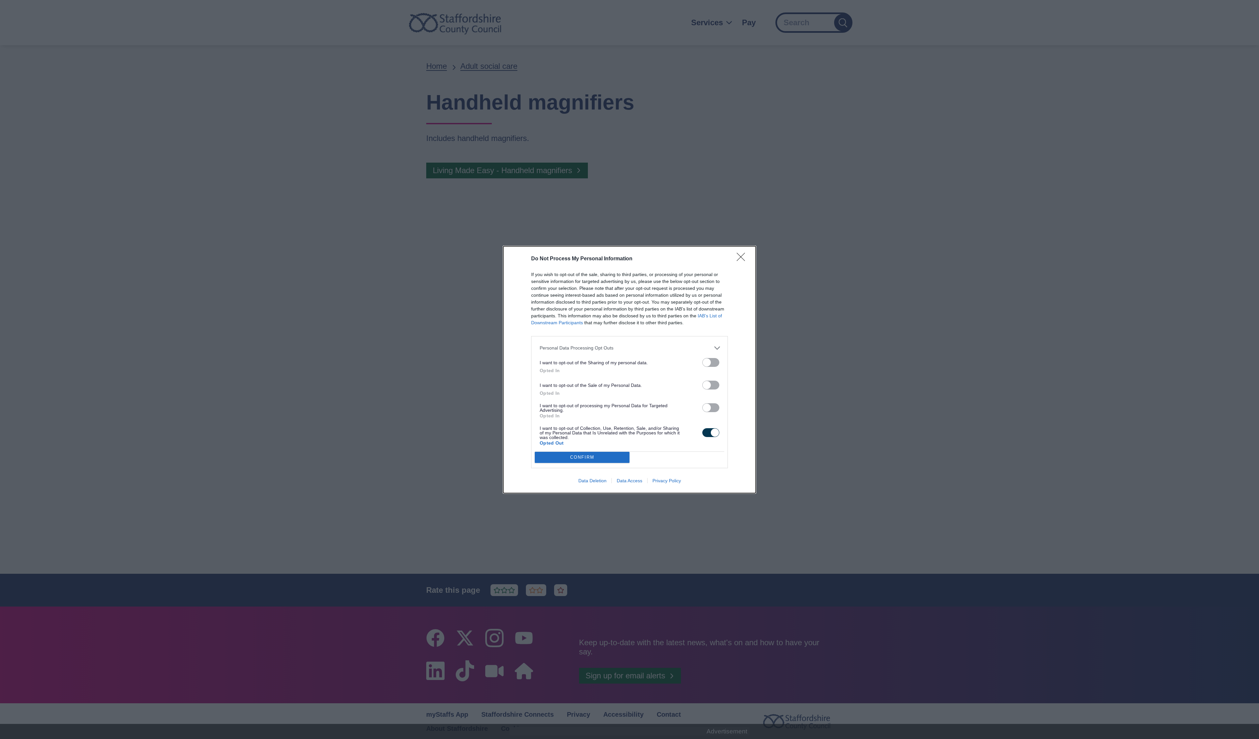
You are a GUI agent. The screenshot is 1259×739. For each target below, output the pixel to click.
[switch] (710, 362)
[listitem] (629, 348)
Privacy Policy (666, 480)
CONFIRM (582, 457)
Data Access (629, 480)
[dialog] (629, 369)
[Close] (743, 259)
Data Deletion (592, 480)
